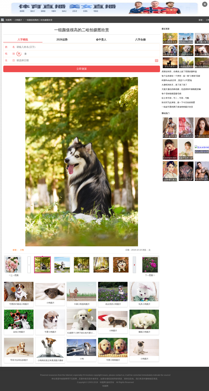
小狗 (22, 250)
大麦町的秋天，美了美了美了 (174, 85)
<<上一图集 (13, 267)
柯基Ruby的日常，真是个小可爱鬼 (177, 80)
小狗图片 (18, 20)
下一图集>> (150, 267)
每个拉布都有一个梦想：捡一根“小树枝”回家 (181, 76)
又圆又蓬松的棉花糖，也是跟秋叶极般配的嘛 (181, 89)
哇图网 (9, 20)
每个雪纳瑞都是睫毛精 (171, 93)
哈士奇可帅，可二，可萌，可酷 (175, 98)
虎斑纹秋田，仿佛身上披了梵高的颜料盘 (179, 71)
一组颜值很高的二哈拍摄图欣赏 (38, 20)
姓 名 (10, 46)
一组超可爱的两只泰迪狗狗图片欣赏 (177, 107)
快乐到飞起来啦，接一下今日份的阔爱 (178, 102)
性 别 (10, 53)
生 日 (10, 60)
